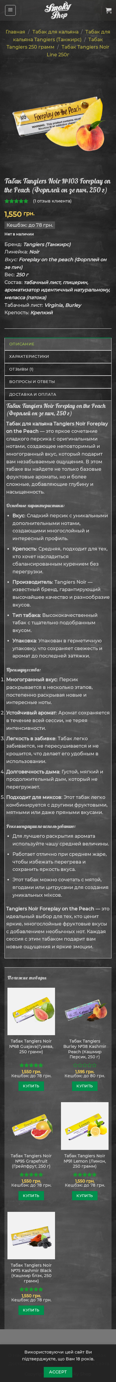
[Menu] (10, 10)
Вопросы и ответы (32, 381)
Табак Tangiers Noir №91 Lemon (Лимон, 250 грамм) (85, 1161)
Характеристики (29, 356)
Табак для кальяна (55, 32)
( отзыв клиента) (52, 201)
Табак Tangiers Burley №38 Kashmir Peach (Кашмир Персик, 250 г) (84, 1049)
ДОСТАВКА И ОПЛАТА (32, 394)
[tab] (58, 344)
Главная (15, 32)
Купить (31, 1086)
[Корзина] (109, 10)
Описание (22, 344)
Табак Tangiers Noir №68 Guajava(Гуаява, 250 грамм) (31, 1046)
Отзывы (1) (21, 369)
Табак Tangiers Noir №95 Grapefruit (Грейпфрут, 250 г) (31, 1161)
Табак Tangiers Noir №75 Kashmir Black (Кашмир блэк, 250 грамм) (31, 1273)
